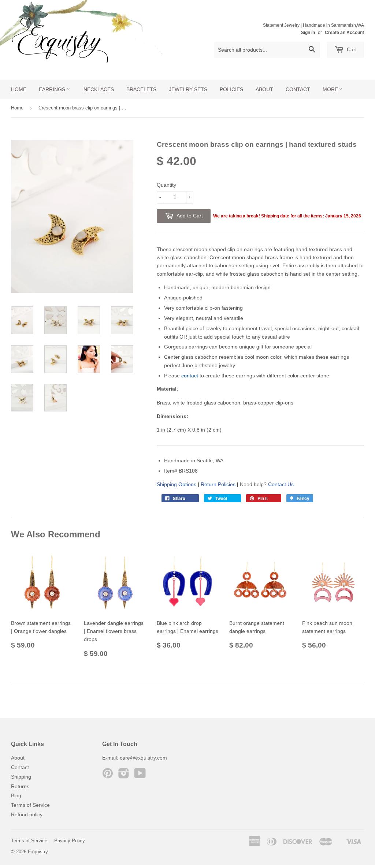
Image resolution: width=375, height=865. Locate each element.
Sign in (308, 32)
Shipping (21, 777)
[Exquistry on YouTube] (140, 776)
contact (189, 376)
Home (18, 89)
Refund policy (26, 814)
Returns (20, 786)
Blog (16, 795)
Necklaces (98, 89)
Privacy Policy (69, 840)
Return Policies (218, 484)
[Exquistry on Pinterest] (107, 776)
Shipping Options (176, 484)
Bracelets (141, 89)
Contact (298, 89)
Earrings (53, 89)
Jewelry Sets (188, 89)
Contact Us (281, 484)
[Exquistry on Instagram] (123, 776)
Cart (351, 49)
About (264, 89)
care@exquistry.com (143, 758)
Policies (231, 89)
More (330, 89)
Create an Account (344, 32)
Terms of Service (30, 805)
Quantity (166, 185)
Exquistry (38, 851)
